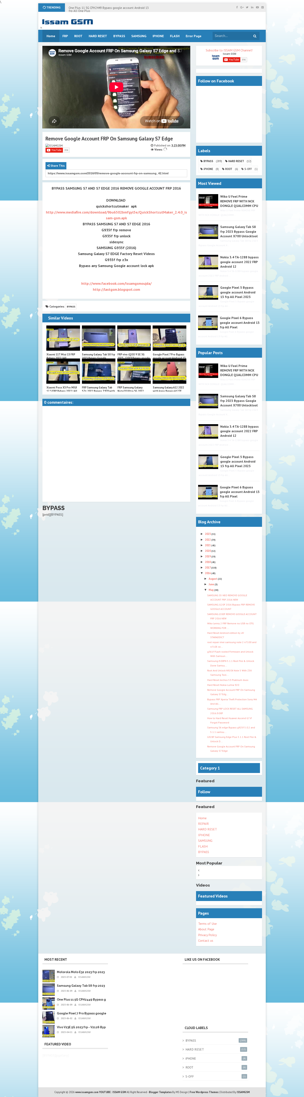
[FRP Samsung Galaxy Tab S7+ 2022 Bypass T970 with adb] (98, 371)
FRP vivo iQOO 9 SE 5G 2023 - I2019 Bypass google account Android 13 (133, 358)
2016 (208, 573)
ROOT (228, 169)
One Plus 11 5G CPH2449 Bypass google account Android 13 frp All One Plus (109, 9)
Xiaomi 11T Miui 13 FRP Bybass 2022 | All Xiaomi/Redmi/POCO (61, 358)
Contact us (205, 940)
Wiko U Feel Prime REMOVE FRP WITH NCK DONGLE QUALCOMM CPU (239, 201)
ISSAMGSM (243, 1092)
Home (202, 818)
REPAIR (203, 824)
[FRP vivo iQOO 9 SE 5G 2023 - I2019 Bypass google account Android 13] (134, 338)
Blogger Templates (160, 1092)
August (213, 579)
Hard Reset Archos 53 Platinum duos (227, 679)
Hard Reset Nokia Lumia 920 (223, 684)
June (212, 584)
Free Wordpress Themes (204, 1092)
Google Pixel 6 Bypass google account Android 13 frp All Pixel (240, 322)
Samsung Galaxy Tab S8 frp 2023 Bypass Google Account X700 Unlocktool (98, 358)
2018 (208, 562)
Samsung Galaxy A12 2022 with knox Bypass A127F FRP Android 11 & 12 (168, 391)
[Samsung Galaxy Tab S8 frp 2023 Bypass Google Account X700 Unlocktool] (98, 338)
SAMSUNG (205, 840)
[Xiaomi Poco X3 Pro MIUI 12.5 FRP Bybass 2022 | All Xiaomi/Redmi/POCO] (63, 371)
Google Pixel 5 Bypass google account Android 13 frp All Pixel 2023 (237, 292)
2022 (208, 539)
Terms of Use (207, 923)
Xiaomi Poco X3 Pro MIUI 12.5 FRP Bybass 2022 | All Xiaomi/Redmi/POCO (62, 391)
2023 (208, 534)
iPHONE (208, 169)
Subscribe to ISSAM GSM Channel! (229, 50)
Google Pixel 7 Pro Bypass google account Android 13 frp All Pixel (169, 358)
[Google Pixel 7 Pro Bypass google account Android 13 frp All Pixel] (169, 338)
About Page (206, 929)
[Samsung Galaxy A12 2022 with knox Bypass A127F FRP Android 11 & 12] (169, 371)
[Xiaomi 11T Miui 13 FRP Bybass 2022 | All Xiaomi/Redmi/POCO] (63, 338)
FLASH (175, 36)
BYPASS (71, 306)
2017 (208, 567)
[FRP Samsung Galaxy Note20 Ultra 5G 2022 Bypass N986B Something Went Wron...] (134, 371)
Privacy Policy (207, 935)
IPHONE (204, 835)
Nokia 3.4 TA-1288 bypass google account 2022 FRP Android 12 (239, 261)
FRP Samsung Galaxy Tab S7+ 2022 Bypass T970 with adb (98, 391)
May (211, 590)
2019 (208, 556)
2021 (208, 545)
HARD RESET (236, 161)
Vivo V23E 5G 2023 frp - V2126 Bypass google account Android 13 (104, 1027)
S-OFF (248, 169)
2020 (208, 551)
